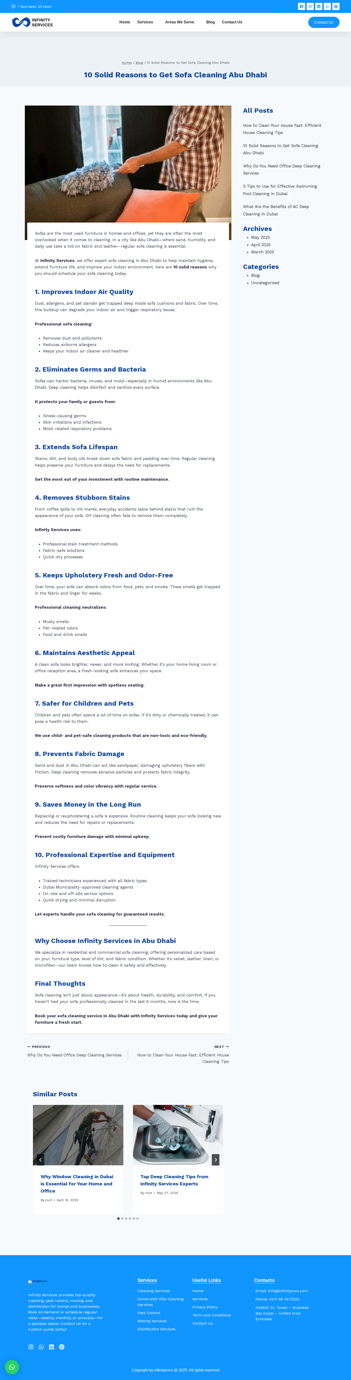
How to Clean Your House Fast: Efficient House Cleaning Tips (183, 1054)
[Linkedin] (318, 6)
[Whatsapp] (327, 6)
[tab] (118, 1218)
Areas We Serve (179, 22)
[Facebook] (301, 6)
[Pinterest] (336, 6)
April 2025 (261, 244)
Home (124, 22)
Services (145, 22)
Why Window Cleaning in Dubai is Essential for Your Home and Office (77, 1184)
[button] (12, 1367)
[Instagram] (310, 6)
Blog (210, 22)
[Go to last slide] (40, 1160)
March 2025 (262, 252)
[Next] (215, 1160)
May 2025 (260, 237)
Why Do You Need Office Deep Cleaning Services (74, 1051)
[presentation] (78, 1135)
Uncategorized (265, 282)
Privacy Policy (205, 1307)
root (48, 1200)
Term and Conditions (211, 1315)
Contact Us (232, 22)
